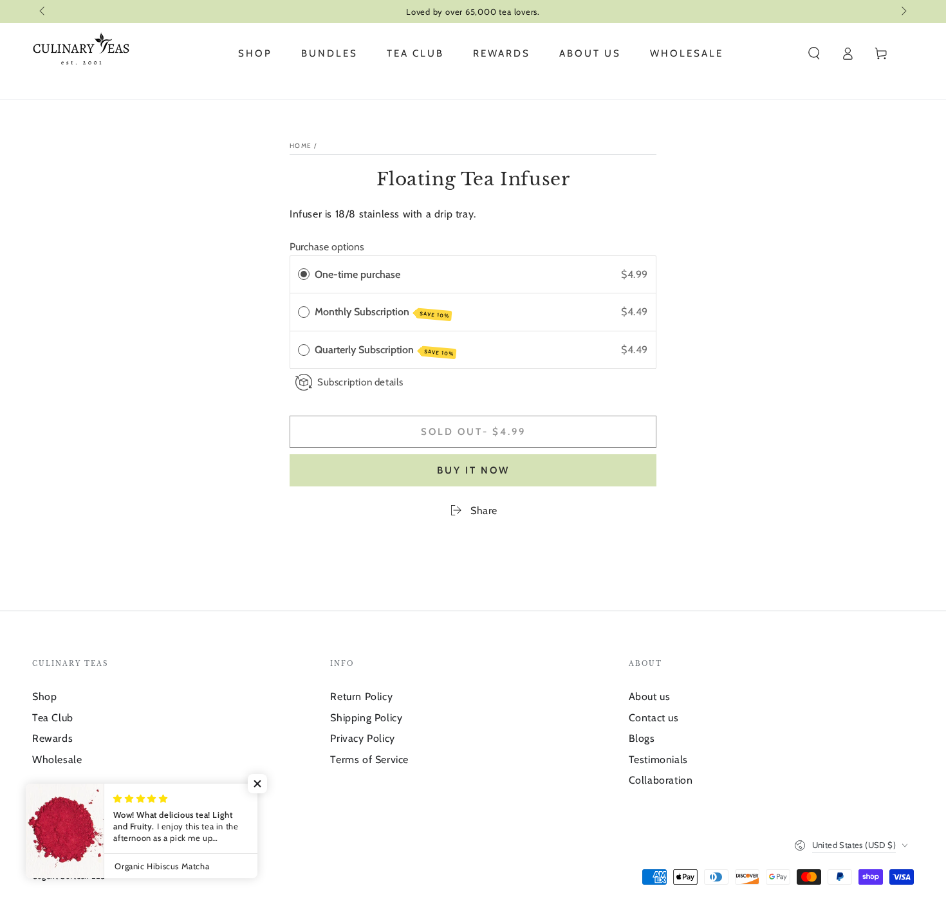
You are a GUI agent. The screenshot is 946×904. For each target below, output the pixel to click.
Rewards (52, 738)
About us (650, 696)
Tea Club (52, 718)
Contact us (654, 718)
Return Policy (361, 696)
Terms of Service (369, 759)
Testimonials (658, 759)
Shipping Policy (366, 718)
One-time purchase (357, 274)
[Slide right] (903, 11)
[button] (814, 53)
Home (300, 146)
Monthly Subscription (382, 312)
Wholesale (57, 759)
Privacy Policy (362, 738)
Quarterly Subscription (384, 350)
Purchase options (327, 247)
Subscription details (360, 382)
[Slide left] (43, 11)
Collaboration (661, 780)
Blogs (642, 738)
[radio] (304, 274)
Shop (44, 696)
